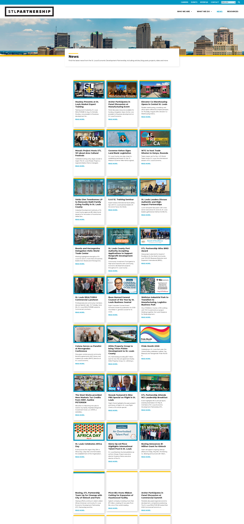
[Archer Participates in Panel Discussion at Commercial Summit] (155, 481)
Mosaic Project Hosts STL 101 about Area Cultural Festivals (88, 153)
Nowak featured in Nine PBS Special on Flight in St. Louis (122, 397)
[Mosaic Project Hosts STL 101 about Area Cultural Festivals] (89, 139)
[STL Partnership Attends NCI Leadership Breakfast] (155, 383)
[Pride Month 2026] (155, 334)
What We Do (203, 11)
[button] (239, 2)
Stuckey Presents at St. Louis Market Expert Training (87, 104)
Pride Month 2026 (150, 346)
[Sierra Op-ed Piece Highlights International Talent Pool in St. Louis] (122, 432)
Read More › (80, 119)
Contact (215, 2)
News (219, 11)
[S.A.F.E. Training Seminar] (122, 187)
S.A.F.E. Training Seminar (121, 199)
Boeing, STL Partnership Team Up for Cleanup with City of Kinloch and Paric (88, 495)
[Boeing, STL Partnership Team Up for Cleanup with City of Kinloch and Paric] (89, 481)
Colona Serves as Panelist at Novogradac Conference (88, 348)
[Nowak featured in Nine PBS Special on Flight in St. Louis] (122, 383)
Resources (232, 11)
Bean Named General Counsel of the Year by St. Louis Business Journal (121, 299)
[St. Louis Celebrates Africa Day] (89, 432)
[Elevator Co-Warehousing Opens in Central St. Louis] (155, 90)
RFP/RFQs (204, 2)
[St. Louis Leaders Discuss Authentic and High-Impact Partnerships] (155, 187)
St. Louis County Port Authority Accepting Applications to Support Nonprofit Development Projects (120, 253)
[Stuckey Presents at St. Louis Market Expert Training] (89, 90)
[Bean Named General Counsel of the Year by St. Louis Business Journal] (122, 285)
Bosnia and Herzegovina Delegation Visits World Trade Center (87, 250)
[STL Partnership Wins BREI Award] (155, 236)
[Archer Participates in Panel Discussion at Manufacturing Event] (122, 90)
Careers (184, 2)
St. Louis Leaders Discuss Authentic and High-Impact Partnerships (154, 202)
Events (194, 2)
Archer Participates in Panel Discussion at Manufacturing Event (119, 104)
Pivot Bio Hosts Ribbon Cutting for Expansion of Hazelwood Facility (120, 495)
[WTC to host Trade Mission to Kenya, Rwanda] (155, 139)
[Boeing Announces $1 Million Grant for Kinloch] (155, 432)
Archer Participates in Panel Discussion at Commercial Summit (152, 495)
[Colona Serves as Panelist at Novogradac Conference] (89, 334)
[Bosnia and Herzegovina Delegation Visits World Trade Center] (89, 236)
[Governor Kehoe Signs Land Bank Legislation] (122, 139)
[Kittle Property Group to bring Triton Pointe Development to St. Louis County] (122, 334)
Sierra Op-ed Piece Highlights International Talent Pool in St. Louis (120, 446)
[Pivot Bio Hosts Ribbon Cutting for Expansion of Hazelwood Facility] (122, 481)
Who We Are (183, 11)
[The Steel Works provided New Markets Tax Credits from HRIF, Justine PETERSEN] (89, 383)
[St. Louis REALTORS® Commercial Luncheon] (89, 285)
